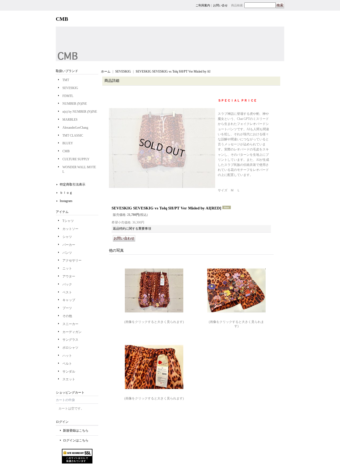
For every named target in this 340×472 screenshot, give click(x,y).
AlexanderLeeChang (75, 127)
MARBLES (70, 119)
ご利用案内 (203, 5)
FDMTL (67, 96)
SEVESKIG (70, 88)
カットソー (70, 229)
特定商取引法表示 (72, 184)
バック (67, 284)
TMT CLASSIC (72, 135)
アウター (68, 276)
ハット (67, 355)
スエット (68, 379)
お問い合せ (220, 5)
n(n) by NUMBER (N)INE (79, 111)
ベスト (67, 292)
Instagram (66, 201)
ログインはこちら (75, 440)
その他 (67, 316)
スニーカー (70, 324)
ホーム (105, 71)
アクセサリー (72, 260)
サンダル (68, 371)
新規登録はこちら (75, 430)
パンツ (67, 253)
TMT (65, 80)
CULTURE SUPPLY (76, 159)
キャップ (68, 300)
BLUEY (67, 143)
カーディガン (72, 332)
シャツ (67, 237)
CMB (66, 151)
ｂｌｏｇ (66, 193)
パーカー (68, 245)
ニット (67, 268)
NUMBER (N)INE (74, 104)
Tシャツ (68, 221)
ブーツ (67, 308)
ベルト (67, 363)
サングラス (70, 340)
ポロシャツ (70, 347)
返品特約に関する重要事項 (132, 228)
